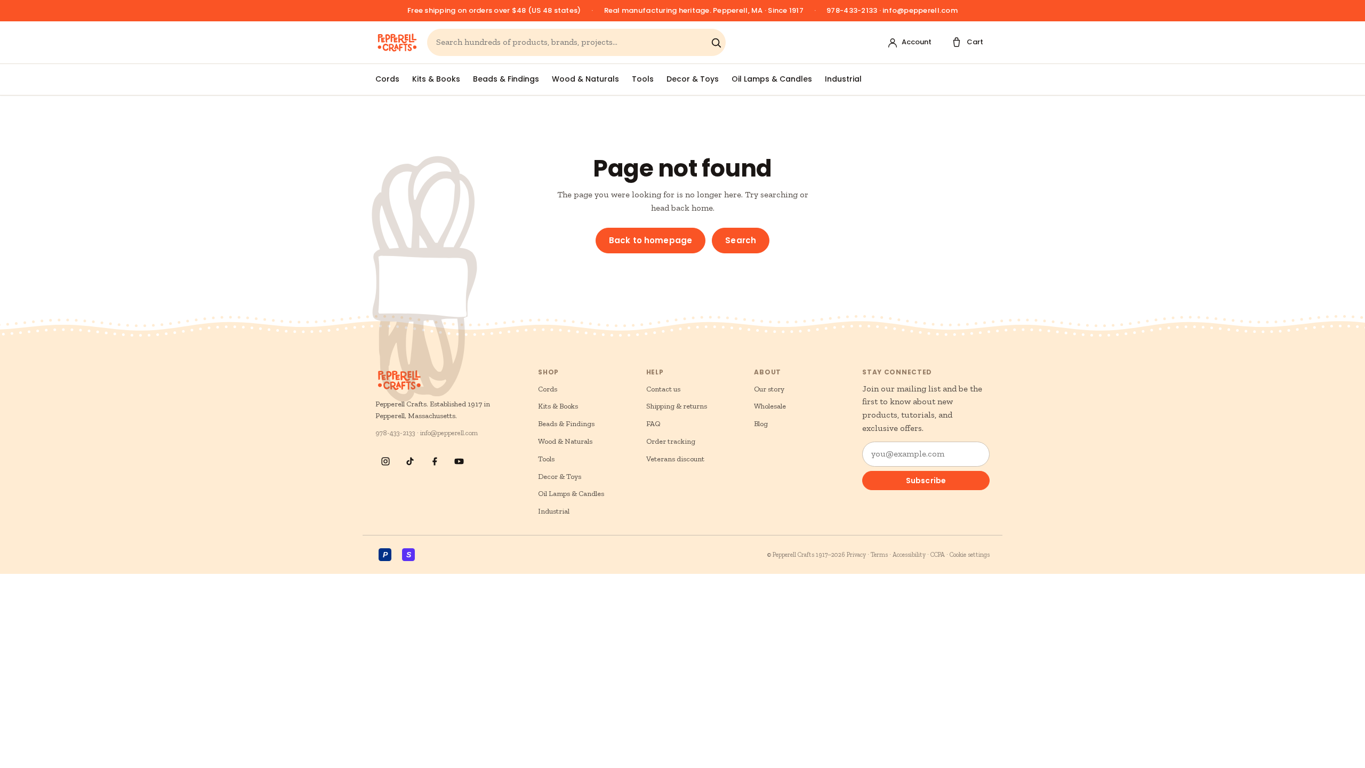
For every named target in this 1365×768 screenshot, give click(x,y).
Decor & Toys (693, 79)
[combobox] (571, 42)
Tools (643, 79)
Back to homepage (650, 240)
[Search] (716, 43)
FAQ (653, 423)
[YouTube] (459, 461)
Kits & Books (436, 79)
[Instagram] (385, 461)
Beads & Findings (506, 79)
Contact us (663, 389)
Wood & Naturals (585, 79)
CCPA (937, 554)
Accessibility (909, 554)
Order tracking (670, 441)
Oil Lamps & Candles (772, 79)
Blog (761, 423)
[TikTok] (410, 461)
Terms (879, 554)
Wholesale (770, 406)
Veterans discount (675, 458)
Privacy (856, 554)
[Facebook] (434, 461)
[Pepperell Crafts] (397, 42)
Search (740, 240)
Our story (769, 389)
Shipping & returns (676, 406)
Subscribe (926, 480)
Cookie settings (970, 554)
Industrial (843, 79)
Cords (387, 79)
